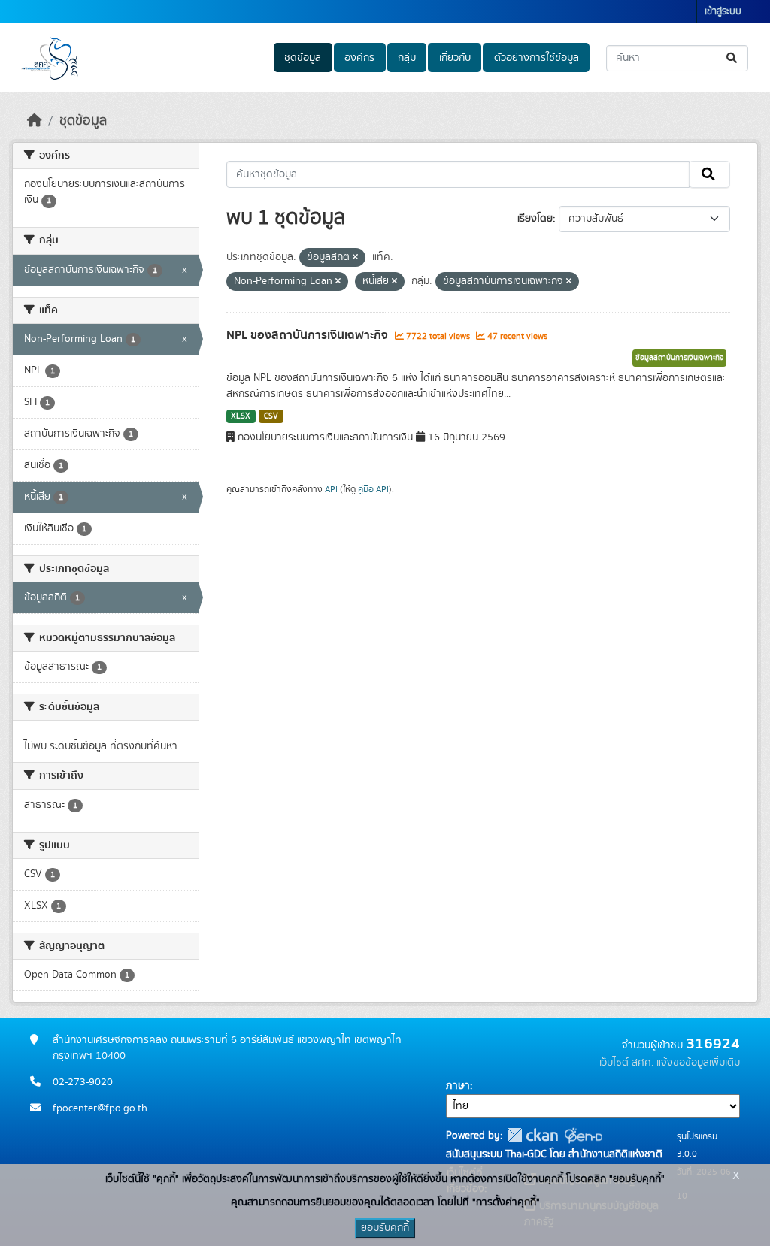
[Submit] (733, 58)
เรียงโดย (535, 218)
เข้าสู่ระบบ (723, 12)
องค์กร (359, 57)
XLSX (240, 416)
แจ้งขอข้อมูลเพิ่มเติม (698, 1062)
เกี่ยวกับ (455, 57)
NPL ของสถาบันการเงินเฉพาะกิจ (308, 335)
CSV (271, 416)
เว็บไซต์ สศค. (626, 1062)
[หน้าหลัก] (34, 121)
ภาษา (458, 1085)
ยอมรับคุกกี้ (385, 1227)
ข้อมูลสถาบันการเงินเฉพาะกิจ (679, 357)
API (331, 489)
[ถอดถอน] (355, 258)
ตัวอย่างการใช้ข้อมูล (536, 57)
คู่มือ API (373, 489)
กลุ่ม (407, 57)
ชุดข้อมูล (302, 57)
